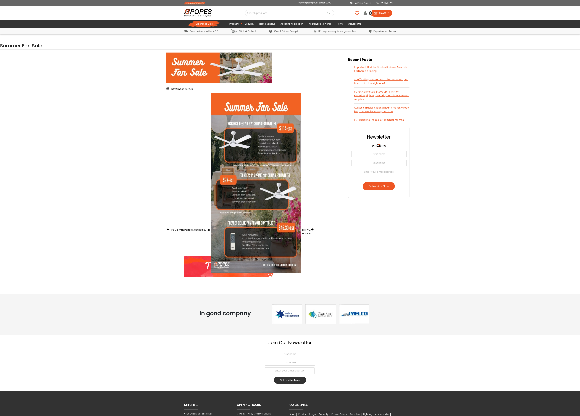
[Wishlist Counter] (355, 13)
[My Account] (365, 13)
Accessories (382, 414)
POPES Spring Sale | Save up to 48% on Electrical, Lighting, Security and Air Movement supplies (381, 95)
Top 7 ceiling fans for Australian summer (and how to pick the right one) (381, 81)
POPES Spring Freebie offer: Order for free (379, 120)
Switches (355, 414)
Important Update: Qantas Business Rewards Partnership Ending (380, 69)
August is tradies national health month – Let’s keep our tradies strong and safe (381, 109)
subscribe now (379, 186)
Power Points (339, 414)
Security (324, 414)
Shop (292, 414)
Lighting (367, 414)
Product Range (307, 414)
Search (329, 13)
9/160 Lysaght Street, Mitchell (198, 413)
